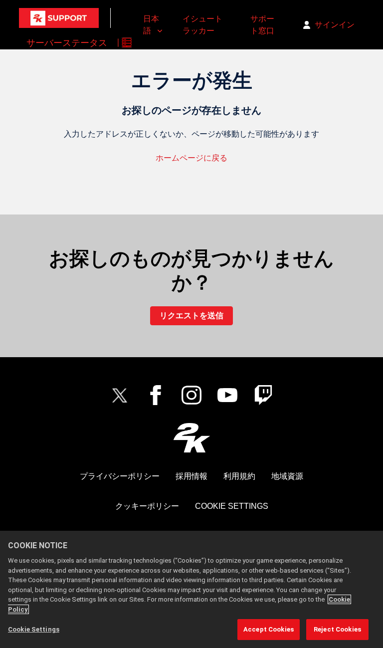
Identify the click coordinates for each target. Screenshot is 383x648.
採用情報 (191, 476)
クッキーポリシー (147, 506)
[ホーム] (59, 18)
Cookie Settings (231, 506)
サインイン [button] (335, 24)
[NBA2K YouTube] (227, 395)
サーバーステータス (66, 42)
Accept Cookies (268, 629)
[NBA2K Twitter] (120, 395)
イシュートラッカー (202, 24)
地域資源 (287, 476)
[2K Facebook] (156, 395)
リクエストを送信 (191, 315)
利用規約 (239, 476)
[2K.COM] (191, 437)
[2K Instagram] (191, 395)
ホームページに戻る (191, 158)
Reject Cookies (337, 629)
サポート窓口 (262, 24)
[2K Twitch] (263, 395)
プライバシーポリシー (120, 476)
